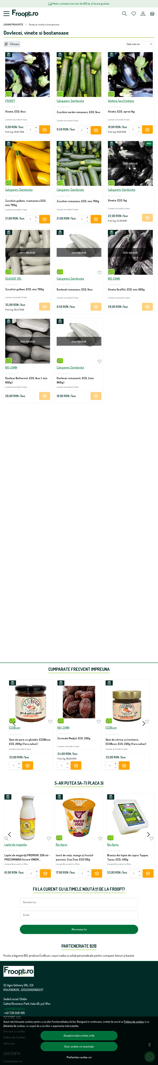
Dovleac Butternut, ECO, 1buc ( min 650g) (26, 380)
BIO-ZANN (114, 278)
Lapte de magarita (15, 844)
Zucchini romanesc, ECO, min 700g (78, 201)
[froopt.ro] (25, 14)
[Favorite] (133, 13)
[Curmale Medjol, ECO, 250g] (79, 702)
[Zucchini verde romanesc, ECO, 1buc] (79, 74)
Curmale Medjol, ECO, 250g (73, 738)
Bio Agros (61, 844)
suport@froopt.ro (14, 1008)
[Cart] (152, 13)
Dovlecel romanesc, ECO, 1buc (75, 289)
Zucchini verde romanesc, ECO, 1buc (78, 112)
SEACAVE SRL (13, 278)
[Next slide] (144, 723)
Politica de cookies (134, 1021)
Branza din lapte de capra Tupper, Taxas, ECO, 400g (128, 857)
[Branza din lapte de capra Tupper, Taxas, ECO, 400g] (130, 817)
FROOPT (10, 101)
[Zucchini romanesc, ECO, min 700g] (79, 163)
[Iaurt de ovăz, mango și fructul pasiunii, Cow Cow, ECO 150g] (79, 817)
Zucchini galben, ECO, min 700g (24, 289)
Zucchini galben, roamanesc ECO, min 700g (25, 203)
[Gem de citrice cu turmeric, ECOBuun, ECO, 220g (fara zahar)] (127, 702)
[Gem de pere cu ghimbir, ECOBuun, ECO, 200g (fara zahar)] (30, 702)
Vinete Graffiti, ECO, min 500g (126, 289)
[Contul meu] (143, 13)
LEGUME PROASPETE (13, 24)
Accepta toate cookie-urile (79, 1035)
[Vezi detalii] (7, 95)
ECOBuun (14, 727)
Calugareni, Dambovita (70, 101)
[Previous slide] (14, 723)
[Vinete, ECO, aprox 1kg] (130, 74)
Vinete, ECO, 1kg (117, 200)
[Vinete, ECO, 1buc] (27, 74)
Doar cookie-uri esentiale (79, 1046)
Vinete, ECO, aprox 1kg (121, 111)
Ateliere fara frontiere (121, 101)
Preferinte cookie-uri (79, 1057)
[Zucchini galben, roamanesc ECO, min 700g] (27, 163)
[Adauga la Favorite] (48, 95)
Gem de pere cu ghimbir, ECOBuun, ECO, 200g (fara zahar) (30, 741)
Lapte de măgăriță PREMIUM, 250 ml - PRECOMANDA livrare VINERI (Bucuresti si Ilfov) (27, 857)
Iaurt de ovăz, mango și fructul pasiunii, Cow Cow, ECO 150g (74, 857)
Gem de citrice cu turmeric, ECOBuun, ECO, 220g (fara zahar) (126, 741)
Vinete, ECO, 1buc (15, 111)
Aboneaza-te (79, 929)
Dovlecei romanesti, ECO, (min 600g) (75, 380)
